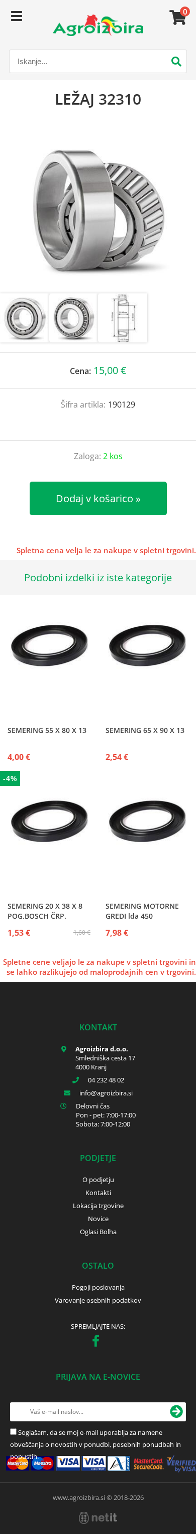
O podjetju (98, 1179)
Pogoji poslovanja (98, 1287)
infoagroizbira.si (106, 1092)
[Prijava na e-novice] (176, 1411)
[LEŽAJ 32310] (98, 210)
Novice (98, 1218)
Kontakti (98, 1192)
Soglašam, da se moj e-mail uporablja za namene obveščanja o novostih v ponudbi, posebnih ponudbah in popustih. (95, 1444)
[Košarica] (176, 17)
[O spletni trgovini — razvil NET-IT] (98, 1518)
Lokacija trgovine (98, 1205)
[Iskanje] (176, 62)
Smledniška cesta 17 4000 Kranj (105, 1062)
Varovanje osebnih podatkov (98, 1300)
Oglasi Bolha (98, 1231)
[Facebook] (98, 1342)
